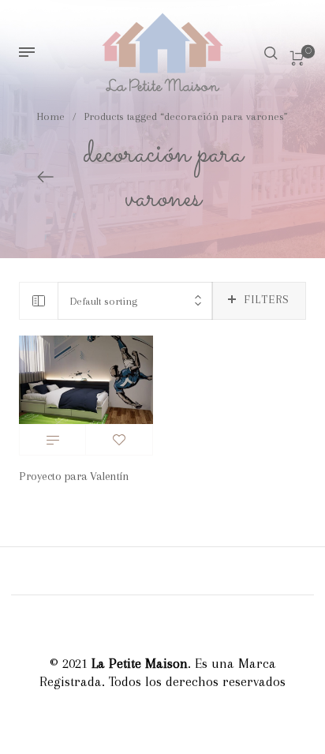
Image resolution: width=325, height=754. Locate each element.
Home (51, 116)
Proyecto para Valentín (74, 476)
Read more (52, 440)
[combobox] (135, 301)
